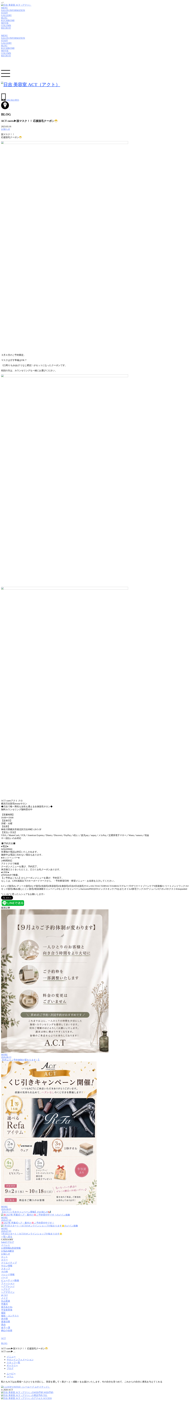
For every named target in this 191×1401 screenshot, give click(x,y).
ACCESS (47, 1398)
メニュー (11, 1356)
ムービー (11, 1373)
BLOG (4, 1343)
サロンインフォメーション (20, 1359)
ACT (3, 1338)
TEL (45, 1395)
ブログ (10, 1368)
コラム (10, 1376)
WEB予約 (48, 1392)
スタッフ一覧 (13, 1362)
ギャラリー (12, 1365)
